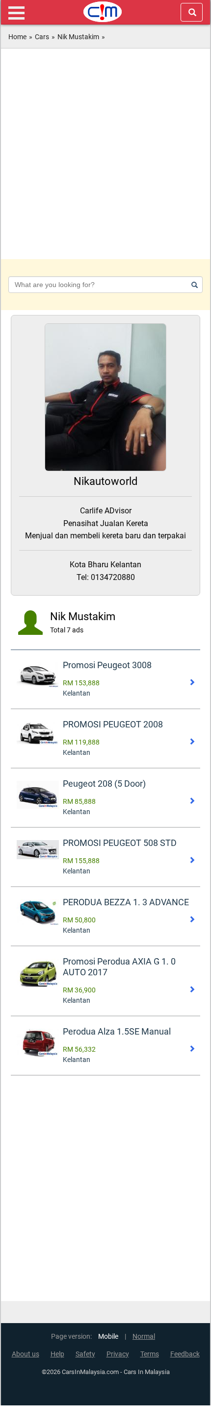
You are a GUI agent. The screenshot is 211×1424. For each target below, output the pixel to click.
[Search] (193, 284)
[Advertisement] (105, 153)
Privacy (117, 1354)
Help (57, 1354)
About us (25, 1354)
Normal (143, 1336)
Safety (85, 1354)
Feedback (185, 1354)
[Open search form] (192, 12)
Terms (149, 1354)
